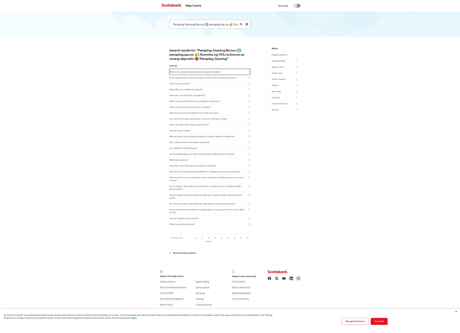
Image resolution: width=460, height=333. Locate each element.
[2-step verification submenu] (296, 103)
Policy (134, 318)
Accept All (379, 321)
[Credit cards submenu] (296, 73)
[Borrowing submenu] (296, 91)
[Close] (456, 311)
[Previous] (202, 238)
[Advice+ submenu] (296, 85)
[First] (196, 238)
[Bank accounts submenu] (296, 67)
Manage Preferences (355, 321)
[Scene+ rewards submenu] (296, 79)
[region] (230, 321)
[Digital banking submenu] (296, 61)
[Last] (247, 238)
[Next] (241, 238)
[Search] (241, 24)
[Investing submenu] (296, 97)
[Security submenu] (296, 110)
